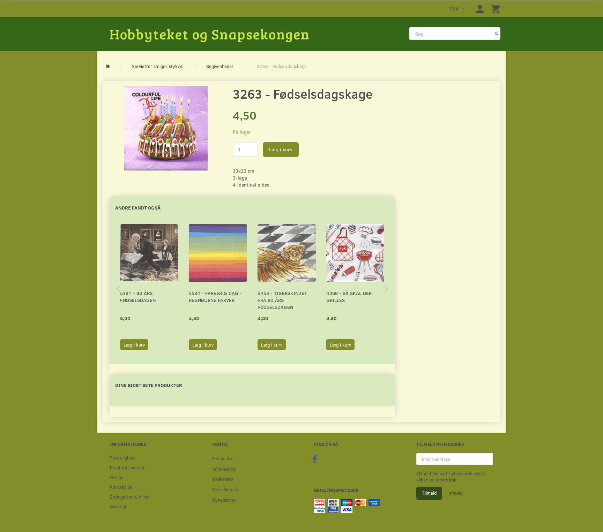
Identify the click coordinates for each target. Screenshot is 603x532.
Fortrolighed (122, 458)
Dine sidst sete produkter (148, 385)
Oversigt (118, 506)
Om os (116, 477)
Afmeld (455, 493)
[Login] (479, 8)
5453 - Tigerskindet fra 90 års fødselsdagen (282, 300)
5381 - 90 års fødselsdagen (138, 296)
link (452, 480)
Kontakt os (121, 487)
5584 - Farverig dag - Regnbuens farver (215, 296)
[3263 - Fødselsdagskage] (166, 128)
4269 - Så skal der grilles (349, 296)
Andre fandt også (138, 207)
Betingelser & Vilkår (130, 497)
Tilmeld (429, 493)
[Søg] (497, 33)
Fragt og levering (127, 467)
